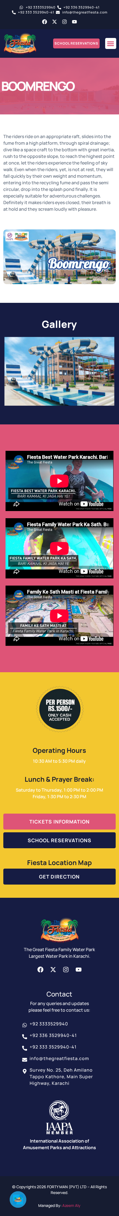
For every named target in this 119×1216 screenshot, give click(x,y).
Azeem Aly (71, 1205)
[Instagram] (64, 21)
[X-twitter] (54, 21)
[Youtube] (74, 21)
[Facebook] (44, 21)
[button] (111, 43)
